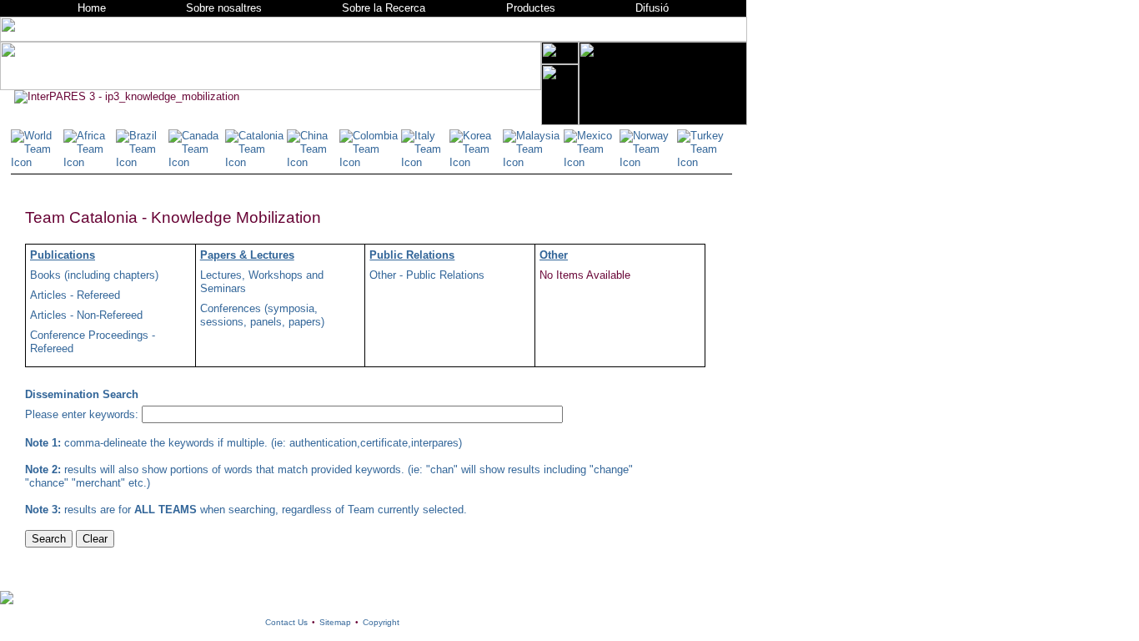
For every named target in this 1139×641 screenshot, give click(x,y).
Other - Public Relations (426, 275)
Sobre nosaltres (224, 8)
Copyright (381, 622)
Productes (530, 8)
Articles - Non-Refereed (86, 315)
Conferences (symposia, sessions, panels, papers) (262, 315)
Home (92, 8)
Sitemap (335, 622)
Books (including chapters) (94, 275)
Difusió (652, 8)
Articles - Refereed (75, 295)
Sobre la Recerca (383, 8)
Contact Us (286, 622)
